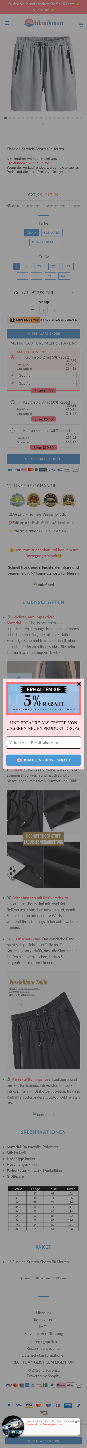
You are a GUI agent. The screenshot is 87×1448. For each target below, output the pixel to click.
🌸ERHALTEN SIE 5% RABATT (43, 760)
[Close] (79, 684)
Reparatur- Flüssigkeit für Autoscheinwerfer (46, 1424)
